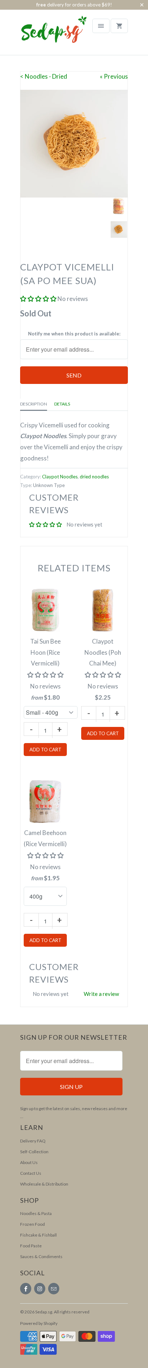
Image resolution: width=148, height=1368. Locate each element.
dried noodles (94, 476)
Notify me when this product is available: (74, 334)
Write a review (101, 994)
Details (62, 404)
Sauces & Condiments (41, 1256)
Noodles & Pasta (36, 1213)
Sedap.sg (43, 1311)
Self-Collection (34, 1151)
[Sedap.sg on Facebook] (25, 1288)
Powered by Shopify (38, 1323)
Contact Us (30, 1173)
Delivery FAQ (33, 1141)
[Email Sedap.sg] (53, 1288)
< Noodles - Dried (43, 76)
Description (33, 404)
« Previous (114, 76)
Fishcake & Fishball (38, 1235)
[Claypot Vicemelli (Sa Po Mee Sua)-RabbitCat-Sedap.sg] (74, 144)
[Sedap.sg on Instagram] (39, 1288)
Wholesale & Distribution (44, 1184)
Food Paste (31, 1245)
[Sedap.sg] (47, 35)
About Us (29, 1162)
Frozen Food (32, 1224)
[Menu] (101, 26)
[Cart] (119, 26)
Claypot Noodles (60, 476)
